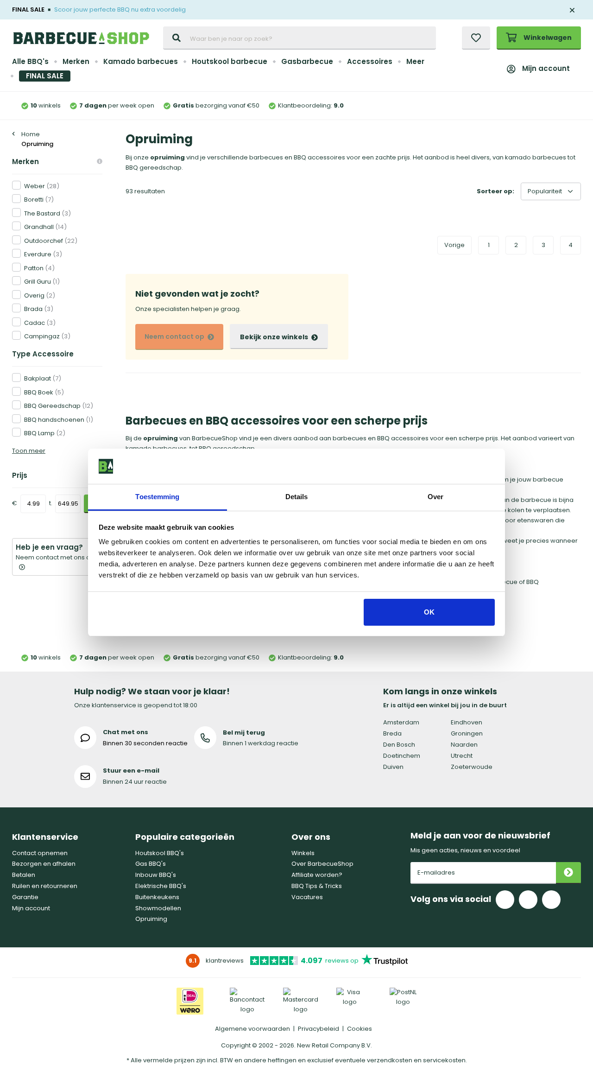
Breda (392, 733)
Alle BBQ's (30, 61)
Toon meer (28, 450)
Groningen (467, 733)
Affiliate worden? (316, 874)
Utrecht (462, 755)
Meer (415, 61)
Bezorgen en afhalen (44, 863)
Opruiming (151, 918)
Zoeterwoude (471, 766)
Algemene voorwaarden (252, 1028)
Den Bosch (399, 744)
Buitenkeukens (157, 897)
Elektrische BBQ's (160, 886)
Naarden (464, 744)
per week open (116, 105)
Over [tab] (435, 497)
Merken (76, 61)
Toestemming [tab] (157, 497)
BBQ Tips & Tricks (316, 886)
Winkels (303, 853)
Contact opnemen (40, 853)
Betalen (23, 874)
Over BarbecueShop (322, 863)
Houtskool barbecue (229, 61)
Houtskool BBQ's (159, 853)
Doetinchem (401, 755)
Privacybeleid (318, 1028)
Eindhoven (466, 722)
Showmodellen (158, 908)
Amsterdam (401, 722)
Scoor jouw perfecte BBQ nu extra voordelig (120, 9)
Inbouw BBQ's (155, 874)
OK (429, 612)
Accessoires (369, 61)
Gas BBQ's (150, 863)
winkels (46, 105)
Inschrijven (568, 873)
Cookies (359, 1028)
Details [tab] (296, 497)
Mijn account (546, 68)
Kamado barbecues (140, 61)
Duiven (393, 766)
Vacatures (307, 897)
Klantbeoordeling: (311, 105)
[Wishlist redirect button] (476, 38)
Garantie (25, 897)
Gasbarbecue (307, 61)
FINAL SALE (44, 76)
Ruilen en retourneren (44, 886)
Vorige (454, 245)
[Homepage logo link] (81, 38)
